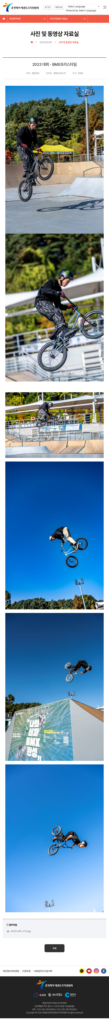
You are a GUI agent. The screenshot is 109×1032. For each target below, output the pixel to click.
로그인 (47, 7)
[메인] (4, 19)
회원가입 (58, 7)
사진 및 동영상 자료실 (58, 18)
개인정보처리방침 (11, 971)
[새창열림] (39, 995)
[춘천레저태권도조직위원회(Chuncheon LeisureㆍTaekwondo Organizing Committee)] (21, 7)
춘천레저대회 (15, 18)
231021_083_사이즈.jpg (21, 931)
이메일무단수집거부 (43, 971)
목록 (55, 948)
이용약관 (26, 971)
